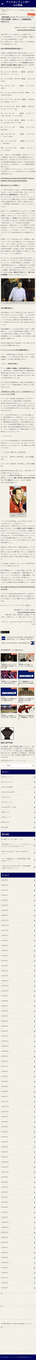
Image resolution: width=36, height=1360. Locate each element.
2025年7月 (4, 945)
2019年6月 (4, 1282)
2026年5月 (4, 895)
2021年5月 (4, 1197)
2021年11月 (5, 1167)
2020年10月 (5, 1232)
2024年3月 (4, 1026)
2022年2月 (4, 1152)
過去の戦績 (4, 827)
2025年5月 (4, 955)
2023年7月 (4, 1066)
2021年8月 (4, 1182)
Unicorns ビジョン (6, 782)
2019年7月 (4, 1277)
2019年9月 (4, 1267)
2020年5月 (4, 1252)
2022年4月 (4, 1142)
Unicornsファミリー (7, 802)
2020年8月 (4, 1242)
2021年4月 (4, 1202)
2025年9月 (4, 935)
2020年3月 (4, 1257)
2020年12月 (5, 1222)
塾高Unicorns (5, 822)
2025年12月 (5, 920)
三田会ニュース (6, 817)
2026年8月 (4, 880)
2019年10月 (5, 1262)
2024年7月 (4, 1006)
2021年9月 (4, 1177)
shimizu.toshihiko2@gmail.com (26, 30)
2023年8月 (4, 1061)
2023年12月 (5, 1041)
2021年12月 (5, 1162)
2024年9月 (4, 996)
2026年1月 (4, 915)
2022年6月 (4, 1131)
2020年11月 (5, 1227)
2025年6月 (4, 950)
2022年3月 (4, 1147)
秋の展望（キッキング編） (12, 839)
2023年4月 (4, 1081)
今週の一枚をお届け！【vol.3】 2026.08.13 (14, 852)
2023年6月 (4, 1071)
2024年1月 (4, 1036)
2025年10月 (5, 930)
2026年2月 (4, 910)
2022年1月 (4, 1157)
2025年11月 (5, 925)
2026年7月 (4, 885)
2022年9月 (4, 1116)
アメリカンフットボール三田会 (18, 3)
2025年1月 (4, 975)
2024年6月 (4, 1011)
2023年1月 (4, 1096)
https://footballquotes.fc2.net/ (26, 612)
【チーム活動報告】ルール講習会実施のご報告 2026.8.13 (15, 860)
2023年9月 (4, 1056)
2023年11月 (5, 1046)
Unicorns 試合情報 (6, 787)
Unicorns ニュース (6, 777)
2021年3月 (4, 1207)
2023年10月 (5, 1051)
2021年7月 (4, 1187)
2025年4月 (4, 960)
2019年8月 (4, 1272)
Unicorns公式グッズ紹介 (8, 807)
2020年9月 (4, 1237)
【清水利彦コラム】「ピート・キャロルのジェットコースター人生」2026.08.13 (17, 845)
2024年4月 (4, 1021)
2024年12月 (5, 981)
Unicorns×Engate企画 (7, 792)
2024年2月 (4, 1031)
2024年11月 (5, 986)
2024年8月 (4, 1001)
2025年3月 (4, 965)
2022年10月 (5, 1111)
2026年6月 (4, 890)
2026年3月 (4, 905)
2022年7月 (4, 1126)
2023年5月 (4, 1076)
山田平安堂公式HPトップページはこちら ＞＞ (16, 760)
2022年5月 (4, 1137)
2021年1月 (4, 1217)
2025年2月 (4, 970)
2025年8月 (4, 940)
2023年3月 (4, 1086)
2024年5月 (4, 1016)
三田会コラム (6, 632)
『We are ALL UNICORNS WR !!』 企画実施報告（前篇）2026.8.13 (16, 867)
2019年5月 (4, 1287)
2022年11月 (5, 1106)
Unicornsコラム (6, 797)
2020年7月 (4, 1247)
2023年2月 (4, 1091)
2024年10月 (5, 991)
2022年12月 (5, 1101)
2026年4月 (4, 900)
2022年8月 (4, 1121)
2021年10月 (5, 1172)
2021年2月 (4, 1212)
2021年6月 (4, 1192)
